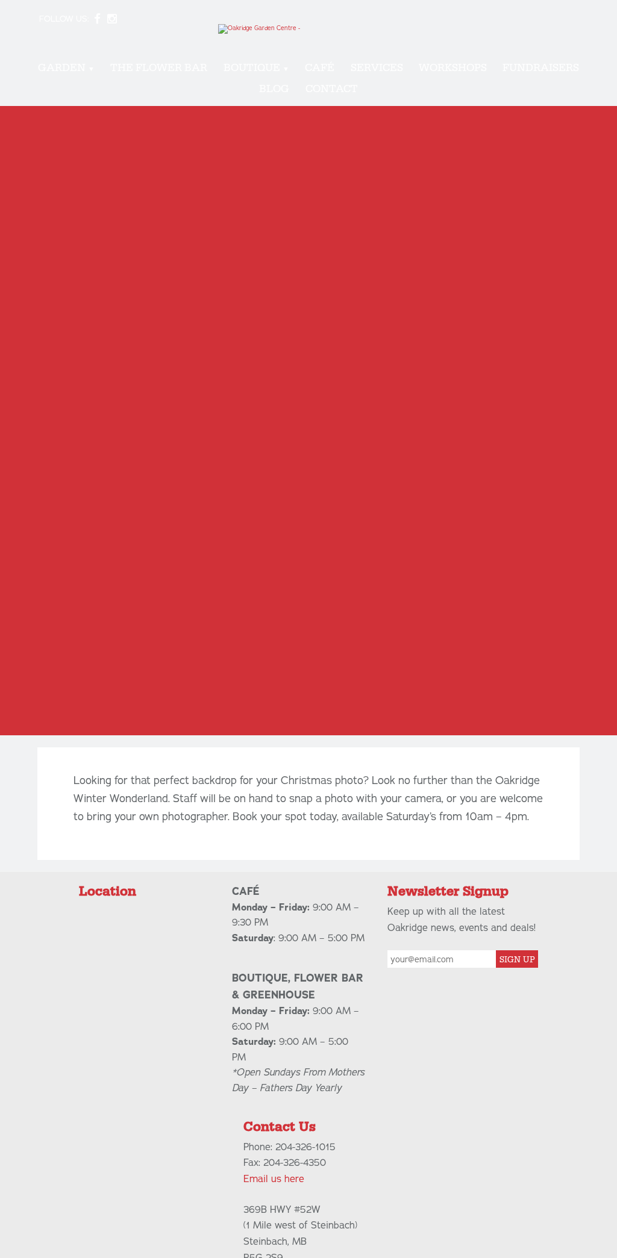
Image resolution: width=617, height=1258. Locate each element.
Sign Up (517, 959)
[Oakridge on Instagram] (112, 19)
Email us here (273, 1179)
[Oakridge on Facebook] (97, 19)
